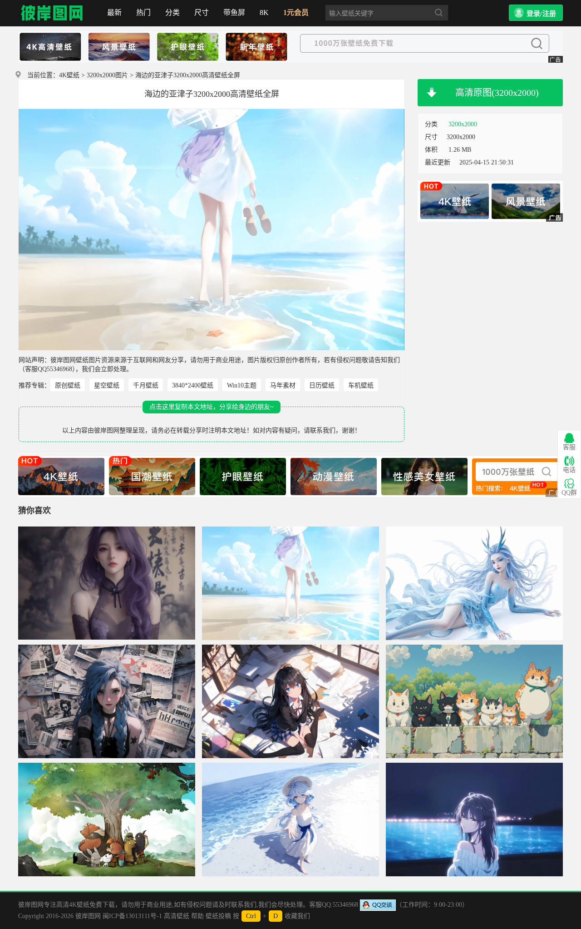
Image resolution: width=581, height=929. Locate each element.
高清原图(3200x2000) (497, 93)
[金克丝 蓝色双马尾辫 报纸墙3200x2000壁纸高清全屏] (106, 701)
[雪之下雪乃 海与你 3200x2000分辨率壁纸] (474, 819)
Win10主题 (241, 385)
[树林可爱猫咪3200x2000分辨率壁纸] (474, 701)
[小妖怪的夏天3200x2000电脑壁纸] (106, 819)
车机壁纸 (361, 385)
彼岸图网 (52, 13)
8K (264, 12)
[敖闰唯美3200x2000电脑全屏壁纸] (474, 583)
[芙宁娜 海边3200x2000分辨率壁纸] (290, 819)
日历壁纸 (322, 385)
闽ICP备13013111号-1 (132, 916)
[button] (536, 13)
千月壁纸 (145, 385)
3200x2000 (462, 124)
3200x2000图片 (107, 75)
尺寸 (201, 12)
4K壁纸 (69, 75)
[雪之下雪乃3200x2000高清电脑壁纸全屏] (290, 701)
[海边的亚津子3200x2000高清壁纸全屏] (290, 583)
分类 (172, 12)
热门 (143, 12)
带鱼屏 (234, 12)
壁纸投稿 (218, 916)
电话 (569, 470)
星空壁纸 (106, 385)
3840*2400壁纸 (192, 385)
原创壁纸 (67, 385)
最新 (114, 12)
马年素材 (282, 385)
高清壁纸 (176, 916)
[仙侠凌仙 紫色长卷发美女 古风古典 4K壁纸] (106, 583)
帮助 (197, 916)
